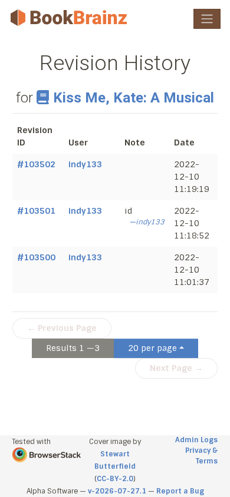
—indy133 (147, 222)
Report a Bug (180, 491)
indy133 (85, 164)
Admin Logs (196, 440)
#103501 (36, 211)
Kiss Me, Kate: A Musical (133, 98)
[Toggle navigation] (207, 19)
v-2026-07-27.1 (117, 491)
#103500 (36, 257)
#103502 (36, 164)
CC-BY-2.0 (115, 478)
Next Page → (176, 368)
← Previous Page (62, 328)
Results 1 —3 (73, 348)
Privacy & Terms (201, 456)
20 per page (152, 348)
